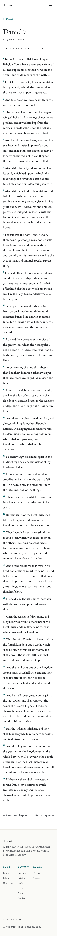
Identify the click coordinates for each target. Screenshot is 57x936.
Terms (36, 878)
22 (4, 615)
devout (8, 5)
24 (4, 666)
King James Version (13, 39)
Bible (6, 873)
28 (4, 778)
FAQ (20, 883)
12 (4, 366)
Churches (8, 883)
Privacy (37, 873)
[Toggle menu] (50, 6)
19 (4, 531)
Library (7, 878)
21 (4, 598)
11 (4, 338)
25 (4, 694)
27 (4, 745)
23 (4, 638)
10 (4, 305)
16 (4, 473)
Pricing (22, 878)
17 (4, 496)
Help (20, 888)
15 (4, 455)
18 (4, 514)
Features (22, 873)
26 (4, 727)
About (21, 893)
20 (4, 564)
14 (4, 417)
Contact (22, 898)
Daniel (9, 19)
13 (4, 389)
